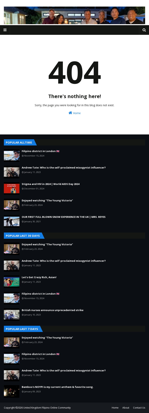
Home (76, 113)
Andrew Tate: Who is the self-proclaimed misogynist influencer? (64, 167)
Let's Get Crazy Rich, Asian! (39, 277)
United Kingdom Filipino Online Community (47, 407)
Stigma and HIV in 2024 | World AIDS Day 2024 (50, 184)
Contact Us (139, 407)
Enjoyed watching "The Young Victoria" (47, 200)
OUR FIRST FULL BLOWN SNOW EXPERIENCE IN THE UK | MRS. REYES (64, 217)
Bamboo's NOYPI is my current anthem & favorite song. (58, 387)
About (125, 407)
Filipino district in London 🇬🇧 (40, 151)
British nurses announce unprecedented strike (52, 310)
